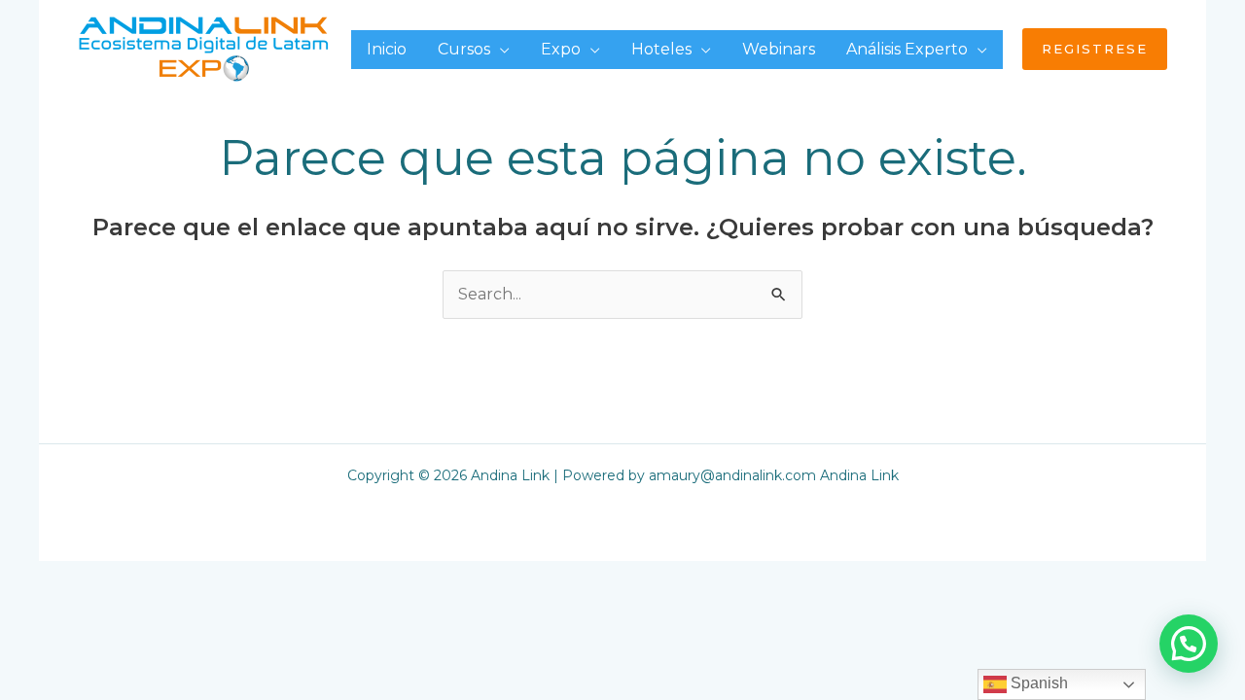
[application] (500, 49)
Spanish (1037, 683)
